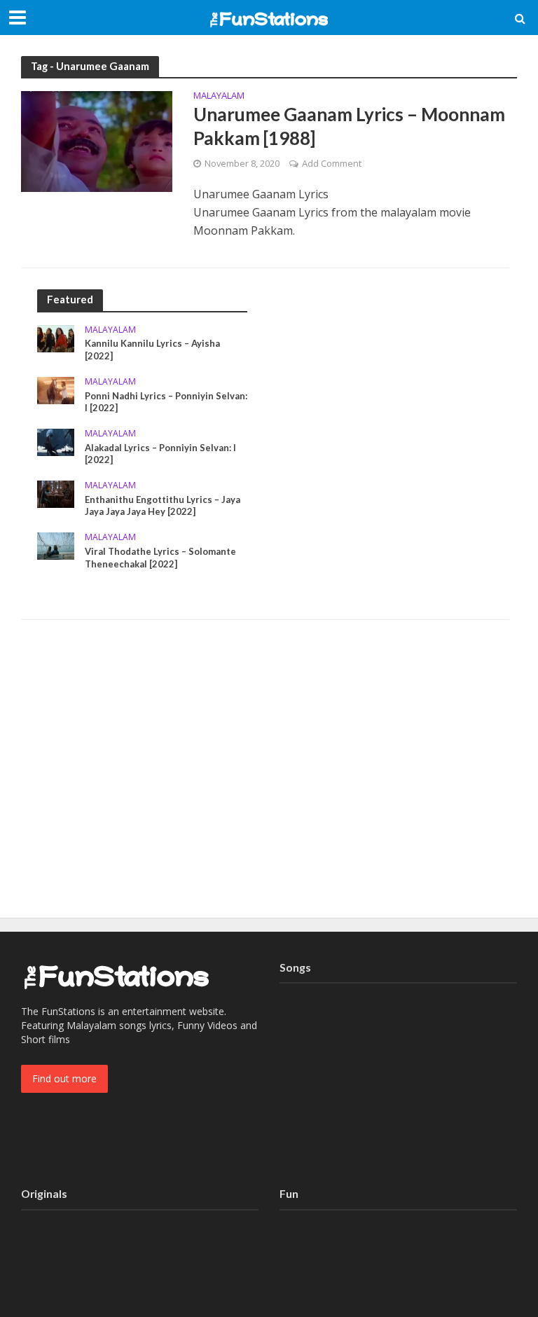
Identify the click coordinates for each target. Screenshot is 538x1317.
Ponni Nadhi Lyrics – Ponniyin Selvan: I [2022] (166, 402)
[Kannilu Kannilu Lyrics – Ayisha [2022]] (55, 337)
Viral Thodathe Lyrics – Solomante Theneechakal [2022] (160, 558)
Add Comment (331, 163)
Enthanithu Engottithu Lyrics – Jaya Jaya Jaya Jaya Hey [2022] (162, 506)
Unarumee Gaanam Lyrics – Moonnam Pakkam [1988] (349, 126)
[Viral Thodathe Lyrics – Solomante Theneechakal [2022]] (55, 544)
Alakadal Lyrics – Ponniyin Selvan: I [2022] (160, 454)
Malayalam (218, 96)
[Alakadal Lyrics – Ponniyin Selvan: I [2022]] (55, 441)
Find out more (64, 1078)
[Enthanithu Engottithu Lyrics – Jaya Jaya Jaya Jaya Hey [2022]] (55, 492)
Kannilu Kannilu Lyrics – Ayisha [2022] (152, 349)
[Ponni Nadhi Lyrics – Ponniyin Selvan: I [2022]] (55, 389)
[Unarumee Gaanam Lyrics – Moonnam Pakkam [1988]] (96, 141)
